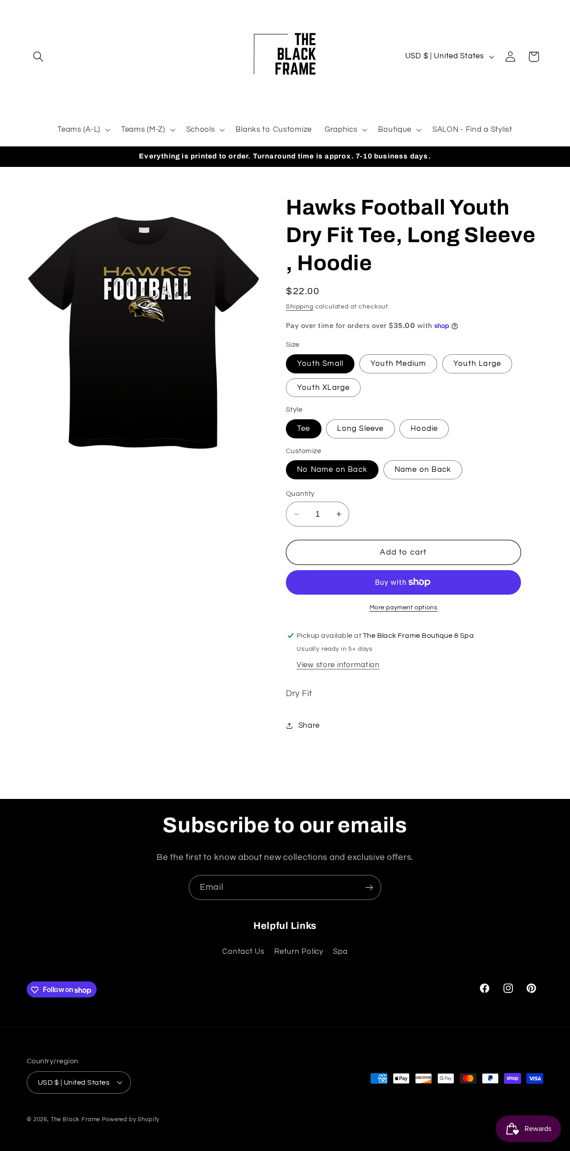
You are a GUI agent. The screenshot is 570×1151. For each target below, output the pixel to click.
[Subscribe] (369, 887)
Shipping (300, 306)
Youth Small (320, 364)
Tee (303, 429)
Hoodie (424, 429)
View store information (338, 665)
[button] (38, 57)
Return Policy (298, 951)
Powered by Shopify (130, 1119)
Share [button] (309, 725)
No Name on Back (332, 470)
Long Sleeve (360, 429)
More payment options (404, 607)
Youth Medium (398, 364)
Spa (340, 951)
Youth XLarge (323, 388)
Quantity (300, 493)
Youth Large (477, 364)
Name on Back (423, 470)
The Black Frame (76, 1119)
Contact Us (243, 951)
